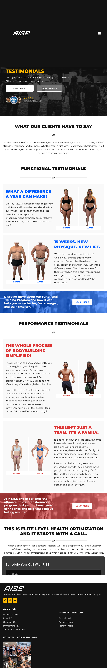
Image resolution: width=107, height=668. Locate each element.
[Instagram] (10, 600)
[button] (100, 33)
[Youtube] (15, 600)
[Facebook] (5, 600)
